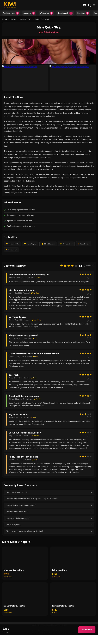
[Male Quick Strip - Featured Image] (49, 51)
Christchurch (65, 13)
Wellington (46, 13)
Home (4, 19)
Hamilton (82, 13)
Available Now (10, 13)
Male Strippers (26, 19)
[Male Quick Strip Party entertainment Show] (73, 78)
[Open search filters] (89, 5)
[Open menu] (94, 5)
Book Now (87, 629)
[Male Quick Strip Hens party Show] (25, 78)
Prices (13, 19)
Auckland (28, 13)
